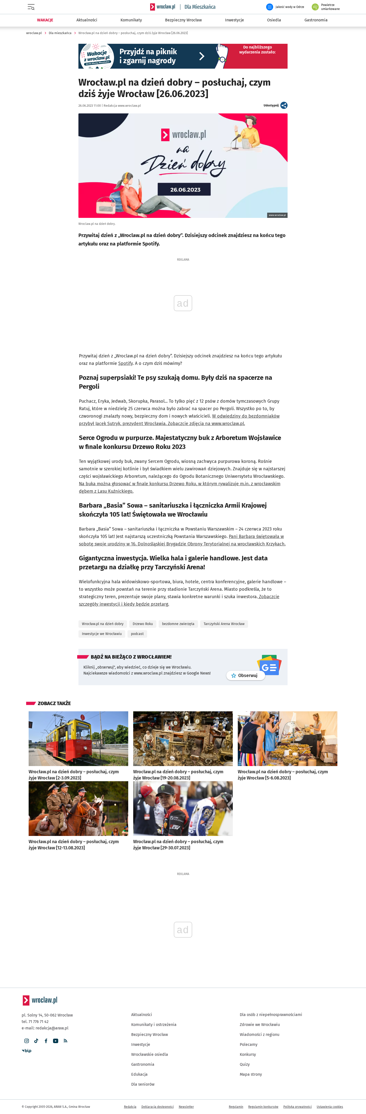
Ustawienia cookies (330, 1107)
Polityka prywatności (297, 1107)
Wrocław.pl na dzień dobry (102, 624)
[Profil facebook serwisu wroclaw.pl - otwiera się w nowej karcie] (46, 1041)
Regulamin (236, 1107)
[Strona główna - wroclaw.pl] (162, 7)
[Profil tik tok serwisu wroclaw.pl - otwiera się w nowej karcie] (36, 1041)
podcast (137, 634)
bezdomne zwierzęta (178, 624)
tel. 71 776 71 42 (35, 1021)
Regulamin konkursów (263, 1107)
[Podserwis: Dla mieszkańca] (198, 7)
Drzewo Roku (143, 624)
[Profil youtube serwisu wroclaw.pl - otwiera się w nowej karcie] (55, 1041)
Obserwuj (251, 675)
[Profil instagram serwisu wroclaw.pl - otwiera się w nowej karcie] (26, 1041)
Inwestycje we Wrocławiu (102, 634)
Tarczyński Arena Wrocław (224, 624)
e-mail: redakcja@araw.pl (45, 1028)
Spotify (125, 363)
